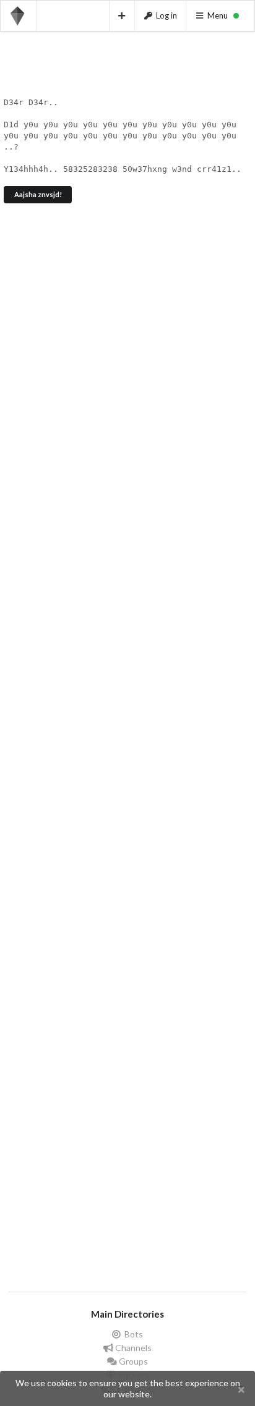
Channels (132, 1347)
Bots (133, 1334)
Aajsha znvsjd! (38, 194)
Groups (132, 1361)
